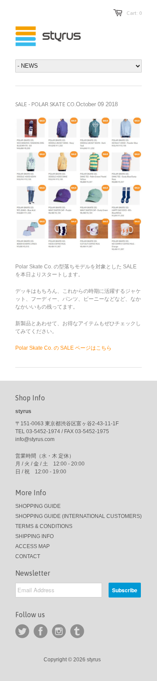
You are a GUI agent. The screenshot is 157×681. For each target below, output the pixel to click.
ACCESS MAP (32, 546)
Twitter (22, 631)
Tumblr (77, 631)
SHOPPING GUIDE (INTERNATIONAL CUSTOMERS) (78, 516)
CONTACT (27, 556)
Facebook (41, 631)
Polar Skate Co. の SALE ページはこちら (63, 348)
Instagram (59, 631)
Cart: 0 (134, 13)
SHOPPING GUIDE (38, 506)
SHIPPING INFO (34, 536)
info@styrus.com (35, 439)
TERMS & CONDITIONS (43, 526)
